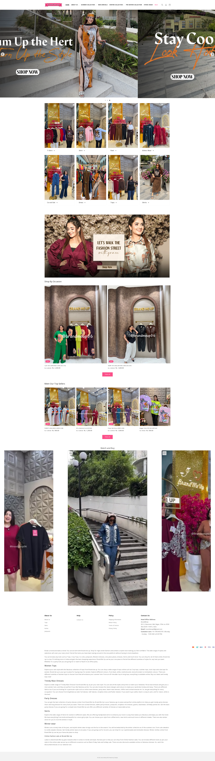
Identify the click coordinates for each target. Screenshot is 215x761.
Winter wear (50, 723)
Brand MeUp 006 (105, 757)
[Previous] (3, 54)
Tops (46, 622)
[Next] (212, 54)
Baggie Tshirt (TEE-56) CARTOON (148, 428)
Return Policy (113, 622)
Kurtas (46, 628)
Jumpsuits (47, 631)
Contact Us (80, 620)
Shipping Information (115, 619)
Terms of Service (114, 625)
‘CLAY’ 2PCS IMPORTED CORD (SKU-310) (55, 365)
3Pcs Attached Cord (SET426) (84, 428)
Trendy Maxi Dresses (54, 680)
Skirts (46, 625)
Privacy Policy (113, 628)
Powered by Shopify (113, 757)
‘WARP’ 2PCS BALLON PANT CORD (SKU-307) (119, 365)
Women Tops (50, 665)
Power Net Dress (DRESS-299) (116, 428)
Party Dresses (51, 698)
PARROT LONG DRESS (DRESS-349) (54, 428)
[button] (75, 5)
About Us (47, 619)
